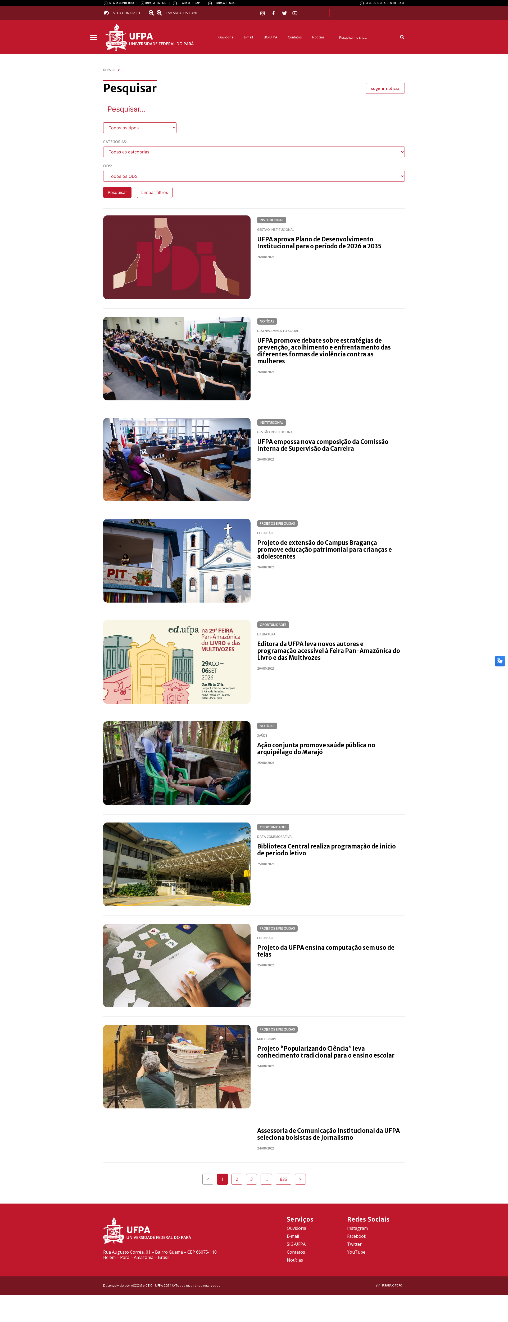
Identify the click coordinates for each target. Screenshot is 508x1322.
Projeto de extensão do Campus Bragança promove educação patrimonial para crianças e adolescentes (324, 549)
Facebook (356, 1236)
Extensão (265, 533)
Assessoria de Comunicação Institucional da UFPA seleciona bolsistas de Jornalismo (328, 1134)
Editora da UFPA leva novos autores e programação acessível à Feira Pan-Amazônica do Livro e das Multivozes (328, 650)
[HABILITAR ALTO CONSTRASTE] (108, 12)
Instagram (357, 1228)
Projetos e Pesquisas (277, 523)
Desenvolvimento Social (278, 331)
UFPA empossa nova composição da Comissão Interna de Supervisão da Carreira (322, 445)
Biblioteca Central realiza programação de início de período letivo (326, 850)
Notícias (318, 37)
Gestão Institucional (275, 229)
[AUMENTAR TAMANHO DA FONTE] (161, 13)
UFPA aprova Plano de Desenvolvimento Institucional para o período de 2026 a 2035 (319, 243)
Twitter (354, 1244)
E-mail (248, 37)
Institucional (271, 220)
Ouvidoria (225, 37)
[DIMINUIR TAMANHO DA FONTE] (152, 13)
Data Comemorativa (274, 836)
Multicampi (266, 1039)
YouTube (356, 1252)
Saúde (262, 735)
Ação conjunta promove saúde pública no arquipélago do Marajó (316, 748)
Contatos (295, 37)
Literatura (266, 634)
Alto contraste (127, 13)
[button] (93, 38)
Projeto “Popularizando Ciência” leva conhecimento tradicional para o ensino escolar (325, 1052)
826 (285, 1178)
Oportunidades (273, 624)
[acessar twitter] (284, 13)
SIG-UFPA (270, 37)
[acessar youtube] (295, 13)
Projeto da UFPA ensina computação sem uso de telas (325, 951)
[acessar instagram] (263, 13)
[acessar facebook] (274, 13)
